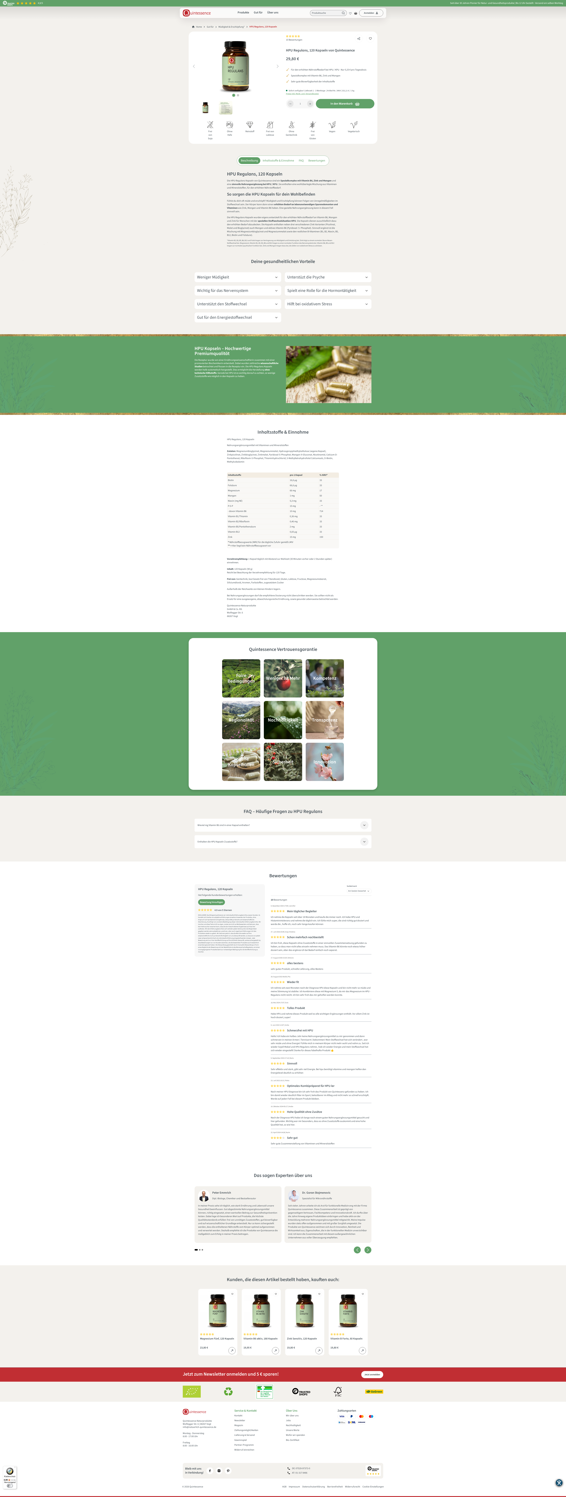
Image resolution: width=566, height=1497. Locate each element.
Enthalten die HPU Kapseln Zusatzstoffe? (217, 841)
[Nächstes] (277, 66)
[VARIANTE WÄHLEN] (232, 1350)
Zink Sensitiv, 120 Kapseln (302, 1339)
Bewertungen (316, 161)
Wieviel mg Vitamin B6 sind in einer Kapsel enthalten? (224, 825)
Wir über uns (292, 1415)
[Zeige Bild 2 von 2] (238, 95)
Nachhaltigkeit (293, 1425)
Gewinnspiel (240, 1440)
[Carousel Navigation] (362, 1249)
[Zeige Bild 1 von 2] (233, 95)
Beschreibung (249, 161)
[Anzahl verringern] (290, 103)
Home (199, 26)
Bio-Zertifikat (292, 1440)
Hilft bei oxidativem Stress (309, 304)
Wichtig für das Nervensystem (222, 290)
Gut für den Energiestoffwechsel (224, 317)
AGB (284, 1486)
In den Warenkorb (341, 104)
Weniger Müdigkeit (213, 277)
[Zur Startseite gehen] (197, 13)
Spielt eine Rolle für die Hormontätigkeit (321, 290)
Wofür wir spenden (295, 1435)
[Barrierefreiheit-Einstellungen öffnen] (559, 1482)
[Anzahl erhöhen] (310, 103)
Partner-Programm (244, 1445)
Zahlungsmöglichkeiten (246, 1430)
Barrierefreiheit (335, 1486)
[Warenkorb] (355, 13)
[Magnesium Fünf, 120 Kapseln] (217, 1310)
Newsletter (239, 1420)
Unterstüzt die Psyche (306, 277)
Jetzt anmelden (372, 1374)
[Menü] (15, 1468)
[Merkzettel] (349, 13)
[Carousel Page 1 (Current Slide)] (196, 1250)
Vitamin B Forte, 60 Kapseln (346, 1339)
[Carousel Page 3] (202, 1250)
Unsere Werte (292, 1430)
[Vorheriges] (194, 66)
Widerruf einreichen (244, 1449)
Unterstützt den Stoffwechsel (222, 304)
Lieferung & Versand (244, 1435)
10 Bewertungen (294, 39)
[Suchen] (343, 13)
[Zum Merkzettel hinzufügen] (370, 38)
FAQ (301, 161)
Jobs (288, 1420)
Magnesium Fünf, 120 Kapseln (217, 1339)
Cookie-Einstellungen (373, 1486)
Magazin (238, 1425)
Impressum (294, 1486)
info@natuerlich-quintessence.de (199, 1427)
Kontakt (238, 1415)
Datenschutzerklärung (313, 1486)
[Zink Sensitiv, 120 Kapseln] (304, 1310)
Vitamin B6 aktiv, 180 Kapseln (260, 1339)
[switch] (10, 1486)
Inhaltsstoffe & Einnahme (278, 161)
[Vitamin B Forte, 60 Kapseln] (348, 1310)
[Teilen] (358, 38)
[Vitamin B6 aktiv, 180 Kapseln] (261, 1310)
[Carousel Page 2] (199, 1250)
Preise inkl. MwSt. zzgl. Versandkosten (302, 93)
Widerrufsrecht (352, 1486)
